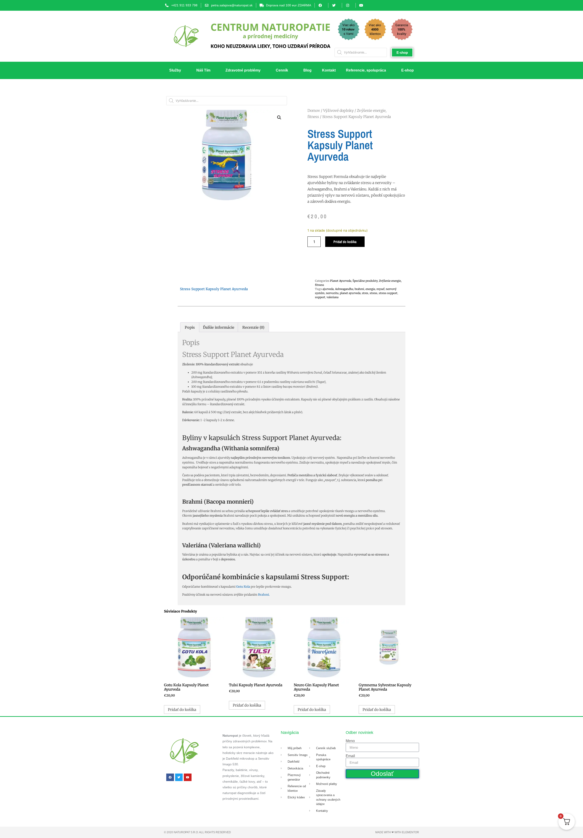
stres (365, 293)
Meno (350, 741)
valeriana (332, 297)
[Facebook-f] (170, 777)
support (320, 297)
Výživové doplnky (338, 110)
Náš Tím (203, 70)
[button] (279, 117)
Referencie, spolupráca (366, 70)
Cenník (282, 70)
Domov (313, 110)
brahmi (359, 289)
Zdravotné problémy (243, 70)
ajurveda (328, 289)
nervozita (332, 293)
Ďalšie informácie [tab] (218, 327)
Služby (175, 70)
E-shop (407, 70)
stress (373, 293)
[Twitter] (179, 777)
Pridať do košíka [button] (182, 709)
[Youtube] (188, 777)
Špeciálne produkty (365, 280)
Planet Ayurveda (340, 280)
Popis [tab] (190, 327)
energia (370, 289)
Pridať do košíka (344, 241)
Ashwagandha (344, 289)
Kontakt (329, 70)
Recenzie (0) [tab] (253, 327)
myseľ (380, 289)
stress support (388, 293)
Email (350, 756)
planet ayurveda (350, 293)
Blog (307, 70)
